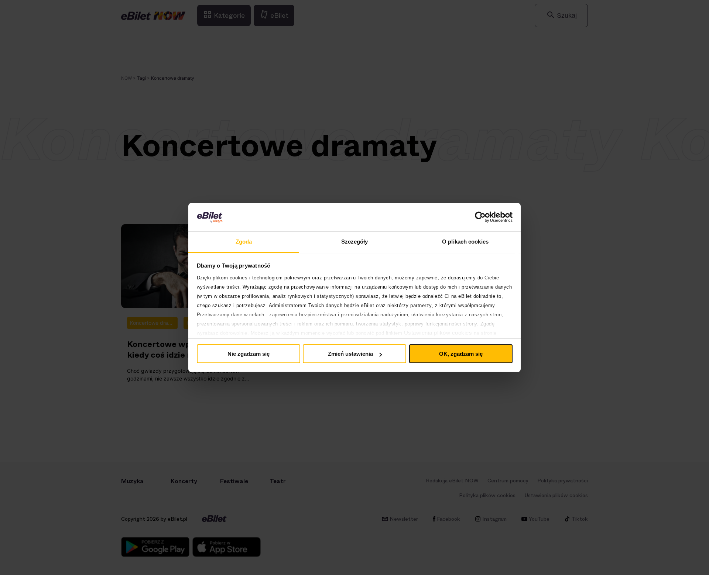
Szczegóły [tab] (354, 241)
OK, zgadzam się (461, 354)
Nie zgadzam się (248, 354)
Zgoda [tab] (244, 241)
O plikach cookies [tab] (465, 241)
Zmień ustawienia (350, 354)
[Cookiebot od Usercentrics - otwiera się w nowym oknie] (480, 217)
